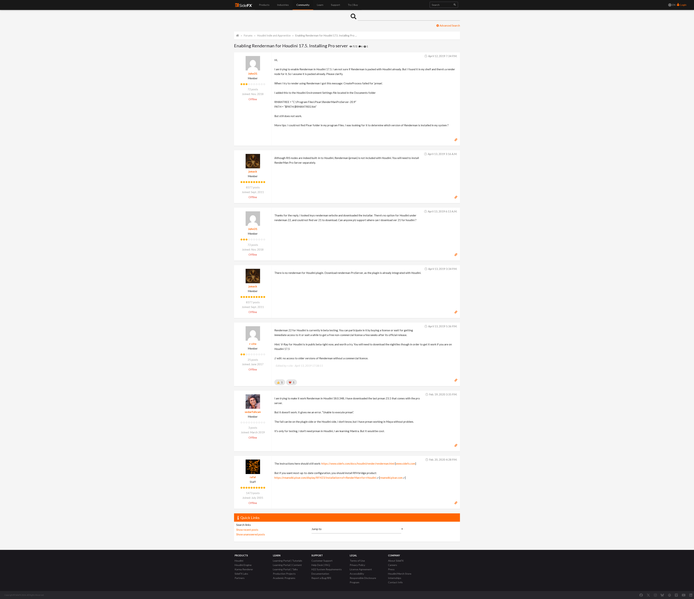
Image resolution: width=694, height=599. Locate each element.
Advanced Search (449, 25)
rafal (253, 477)
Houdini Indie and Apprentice (274, 35)
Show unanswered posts (250, 534)
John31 (252, 73)
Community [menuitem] (302, 4)
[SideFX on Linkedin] (690, 595)
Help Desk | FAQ (320, 564)
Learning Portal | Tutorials (287, 560)
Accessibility (357, 573)
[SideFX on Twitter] (648, 595)
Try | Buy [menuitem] (353, 4)
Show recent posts (247, 529)
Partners (240, 577)
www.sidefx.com (405, 463)
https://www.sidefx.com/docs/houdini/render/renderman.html (358, 463)
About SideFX (396, 560)
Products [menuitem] (264, 4)
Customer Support (322, 560)
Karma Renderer (244, 569)
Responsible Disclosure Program (363, 580)
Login (683, 4)
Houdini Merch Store (399, 573)
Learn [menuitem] (320, 4)
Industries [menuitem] (283, 4)
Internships (394, 577)
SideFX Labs (241, 573)
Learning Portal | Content (287, 564)
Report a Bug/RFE (321, 577)
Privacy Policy (357, 564)
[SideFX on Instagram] (655, 595)
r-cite (252, 343)
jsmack (253, 171)
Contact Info (395, 582)
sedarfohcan (253, 411)
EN (673, 4)
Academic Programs (284, 577)
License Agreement (361, 569)
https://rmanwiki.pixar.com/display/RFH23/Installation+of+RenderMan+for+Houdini (325, 477)
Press (391, 569)
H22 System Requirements (326, 569)
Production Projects (284, 573)
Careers (392, 564)
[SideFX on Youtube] (684, 595)
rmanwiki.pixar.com (391, 477)
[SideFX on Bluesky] (662, 595)
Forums (248, 35)
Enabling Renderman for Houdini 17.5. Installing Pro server (326, 35)
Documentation (320, 573)
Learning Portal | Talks (285, 569)
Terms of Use (357, 560)
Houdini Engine (243, 564)
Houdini (239, 560)
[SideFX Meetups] (669, 595)
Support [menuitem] (335, 4)
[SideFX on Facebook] (641, 595)
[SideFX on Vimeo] (676, 595)
